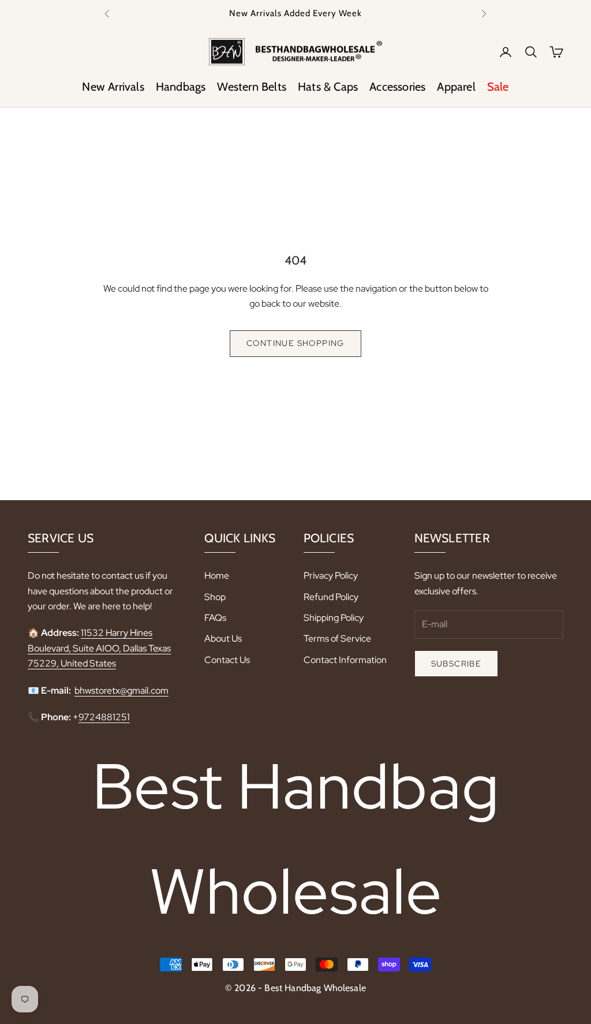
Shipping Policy (334, 618)
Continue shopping (295, 343)
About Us (223, 638)
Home (216, 575)
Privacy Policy (331, 575)
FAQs (215, 618)
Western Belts (251, 87)
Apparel (456, 87)
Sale (498, 87)
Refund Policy (331, 597)
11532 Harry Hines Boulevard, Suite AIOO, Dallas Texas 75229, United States (99, 648)
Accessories (397, 87)
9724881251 (104, 717)
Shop (215, 597)
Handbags (181, 87)
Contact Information (345, 660)
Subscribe (456, 663)
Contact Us (227, 660)
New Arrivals (113, 87)
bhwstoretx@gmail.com (121, 690)
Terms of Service (337, 638)
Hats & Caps (328, 87)
